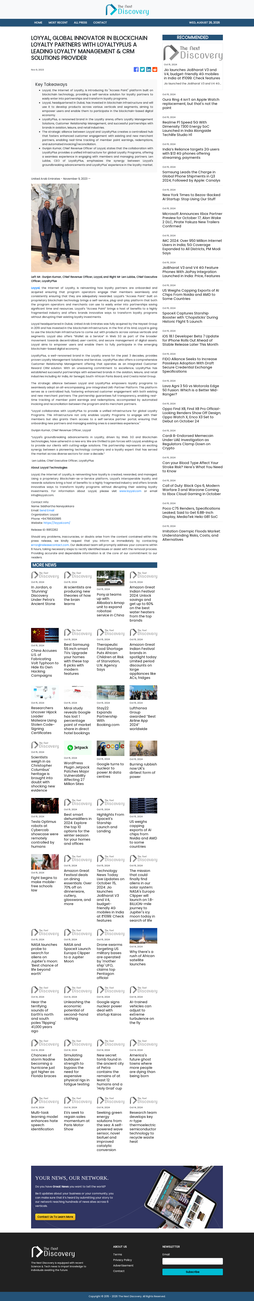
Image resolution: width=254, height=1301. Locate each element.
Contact (119, 1271)
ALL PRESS (80, 23)
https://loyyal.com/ (57, 523)
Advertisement (123, 1265)
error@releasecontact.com (50, 545)
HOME (38, 23)
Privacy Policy (122, 1260)
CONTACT (100, 23)
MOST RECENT (58, 23)
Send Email (47, 510)
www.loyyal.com (130, 491)
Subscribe (192, 1272)
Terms (117, 1254)
